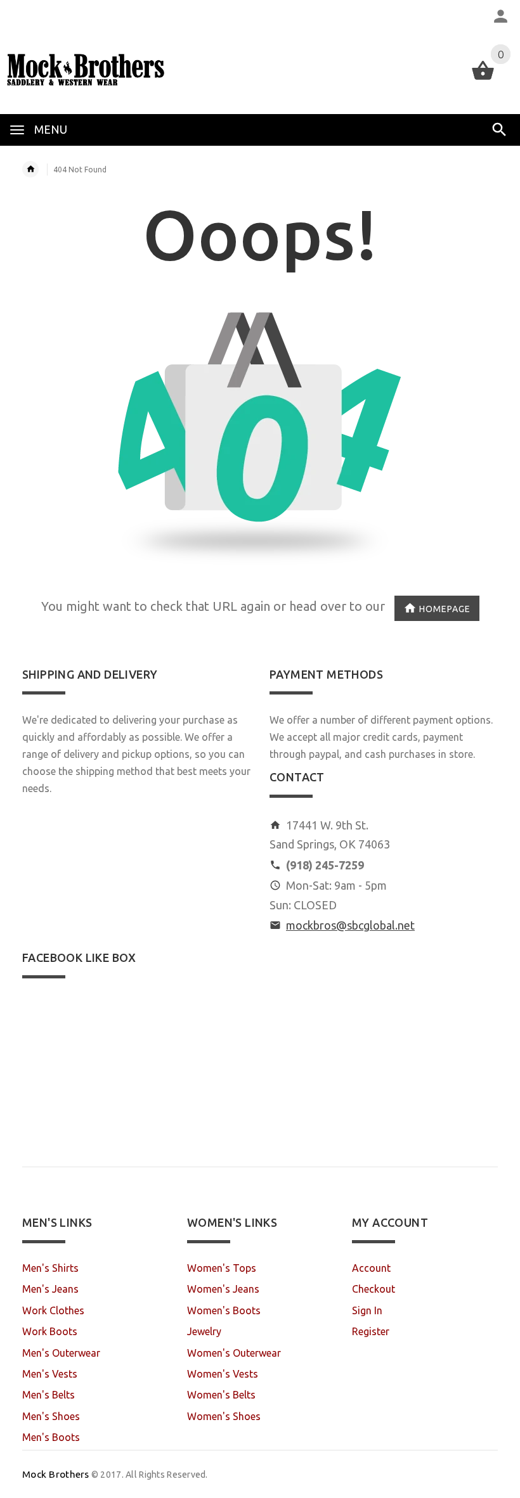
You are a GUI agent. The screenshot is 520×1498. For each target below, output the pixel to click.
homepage (445, 609)
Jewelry (204, 1331)
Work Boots (49, 1331)
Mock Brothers (55, 1474)
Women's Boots (224, 1310)
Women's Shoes (224, 1416)
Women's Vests (222, 1374)
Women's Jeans (223, 1289)
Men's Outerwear (61, 1353)
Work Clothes (53, 1310)
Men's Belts (48, 1394)
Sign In (367, 1310)
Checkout (373, 1289)
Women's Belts (221, 1394)
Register (370, 1331)
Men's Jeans (50, 1289)
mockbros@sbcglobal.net (350, 925)
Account (371, 1268)
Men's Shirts (50, 1268)
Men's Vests (49, 1374)
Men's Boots (51, 1437)
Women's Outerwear (234, 1353)
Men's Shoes (51, 1416)
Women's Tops (221, 1268)
